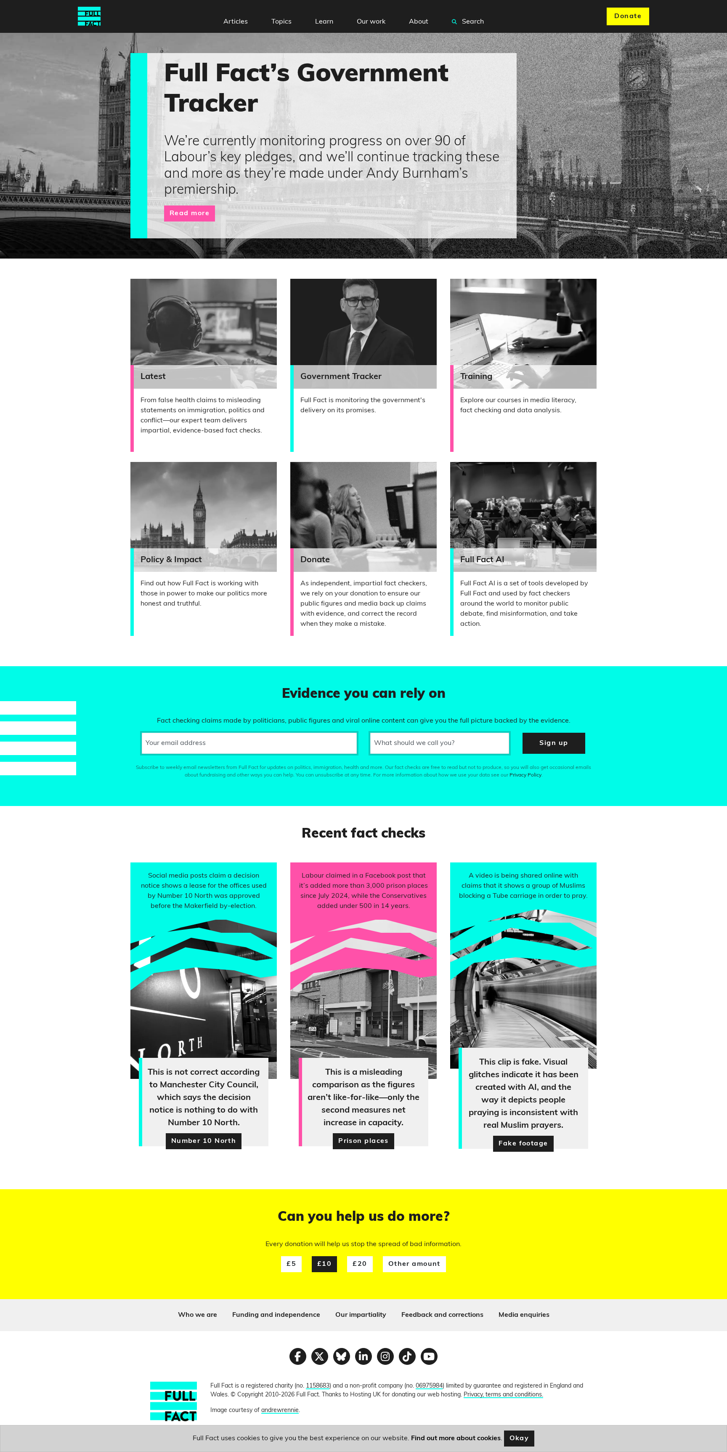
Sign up (553, 743)
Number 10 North (203, 1141)
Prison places (363, 1141)
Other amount (414, 1264)
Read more (190, 213)
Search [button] (472, 22)
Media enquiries (524, 1315)
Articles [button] (235, 22)
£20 (360, 1264)
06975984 (429, 1386)
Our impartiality (360, 1315)
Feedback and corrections (442, 1315)
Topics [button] (281, 22)
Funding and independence (276, 1315)
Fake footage (523, 1143)
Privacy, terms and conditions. (503, 1395)
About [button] (418, 22)
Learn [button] (324, 22)
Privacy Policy (525, 775)
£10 (324, 1264)
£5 (291, 1264)
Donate (628, 16)
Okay (519, 1438)
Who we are (197, 1315)
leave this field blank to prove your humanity (36, 676)
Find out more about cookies (456, 1438)
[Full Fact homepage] (89, 16)
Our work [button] (371, 22)
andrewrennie (280, 1410)
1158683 (317, 1386)
